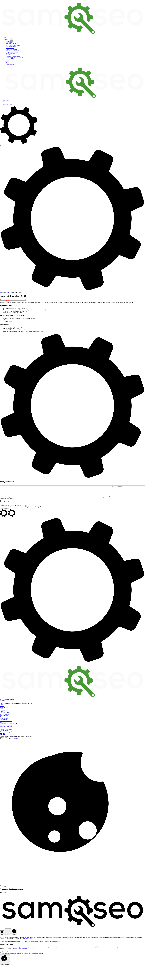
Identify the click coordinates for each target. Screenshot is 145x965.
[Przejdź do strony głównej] (72, 34)
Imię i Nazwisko (4, 497)
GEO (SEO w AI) (4, 712)
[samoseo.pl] (72, 927)
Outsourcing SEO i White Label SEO (9, 723)
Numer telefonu (71, 497)
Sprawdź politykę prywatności (20, 948)
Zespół (1, 711)
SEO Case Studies (4, 714)
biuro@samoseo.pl (4, 702)
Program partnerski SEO (6, 726)
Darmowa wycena (4, 730)
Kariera (2, 722)
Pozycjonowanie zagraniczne (7, 732)
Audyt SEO (3, 710)
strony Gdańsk (22, 738)
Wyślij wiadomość (4, 508)
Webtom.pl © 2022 (14, 738)
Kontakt (2, 706)
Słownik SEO (3, 719)
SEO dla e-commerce (5, 715)
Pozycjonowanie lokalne (6, 721)
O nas (1, 708)
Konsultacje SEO (4, 718)
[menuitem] (74, 37)
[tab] (2, 932)
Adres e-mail (37, 497)
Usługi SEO (3, 704)
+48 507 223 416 (6, 700)
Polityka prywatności (5, 737)
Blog (1, 717)
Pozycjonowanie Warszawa (6, 729)
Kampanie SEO (4, 707)
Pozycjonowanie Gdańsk (6, 725)
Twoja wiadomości (106, 497)
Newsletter (2, 727)
